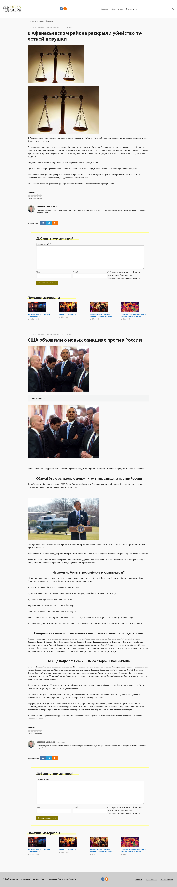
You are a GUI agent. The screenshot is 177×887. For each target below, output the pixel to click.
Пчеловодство (132, 9)
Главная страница (37, 21)
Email (75, 272)
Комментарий (43, 244)
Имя (38, 272)
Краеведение (117, 9)
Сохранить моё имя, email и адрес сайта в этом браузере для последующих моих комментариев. (124, 275)
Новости (104, 9)
